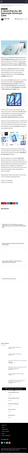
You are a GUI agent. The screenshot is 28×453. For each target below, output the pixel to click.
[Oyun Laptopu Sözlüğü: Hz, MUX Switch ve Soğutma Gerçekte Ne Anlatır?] (14, 254)
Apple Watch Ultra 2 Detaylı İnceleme (16, 373)
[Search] (26, 1)
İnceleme (10, 348)
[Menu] (1, 1)
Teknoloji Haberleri (10, 5)
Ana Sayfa (3, 5)
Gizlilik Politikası (5, 429)
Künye (3, 427)
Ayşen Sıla (6, 18)
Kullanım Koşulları (5, 431)
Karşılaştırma (10, 362)
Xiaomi (9, 406)
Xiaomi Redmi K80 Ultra (13, 403)
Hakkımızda (4, 425)
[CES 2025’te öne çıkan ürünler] (14, 272)
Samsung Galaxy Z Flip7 (13, 392)
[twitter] (4, 443)
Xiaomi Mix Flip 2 (11, 409)
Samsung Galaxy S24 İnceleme (14, 353)
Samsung (10, 394)
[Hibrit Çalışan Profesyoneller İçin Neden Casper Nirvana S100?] (14, 237)
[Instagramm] (7, 443)
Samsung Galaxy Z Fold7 (13, 398)
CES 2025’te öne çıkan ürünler (9, 278)
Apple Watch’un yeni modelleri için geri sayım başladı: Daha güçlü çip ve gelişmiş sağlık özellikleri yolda (14, 226)
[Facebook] (2, 443)
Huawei (9, 417)
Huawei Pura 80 (11, 415)
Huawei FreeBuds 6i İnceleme (14, 347)
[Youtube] (9, 443)
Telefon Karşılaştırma (6, 435)
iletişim (3, 433)
